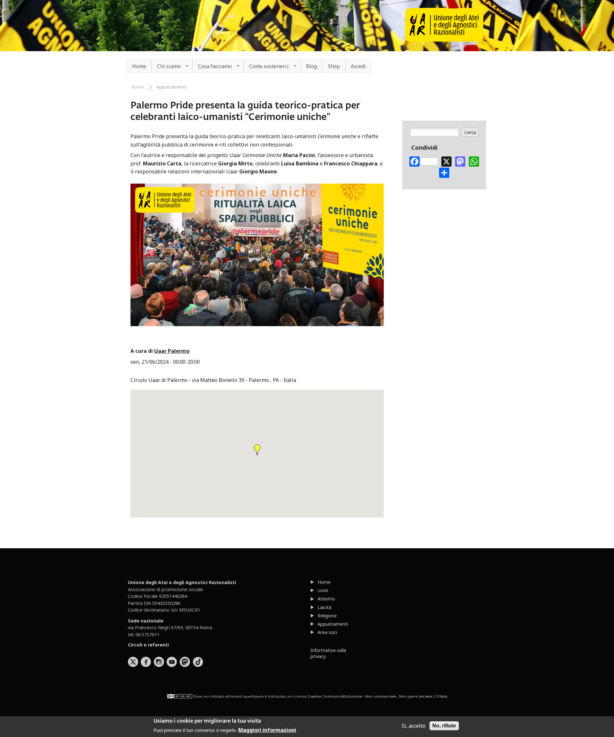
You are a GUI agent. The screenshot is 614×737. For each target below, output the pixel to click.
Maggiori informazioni (267, 729)
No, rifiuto (444, 725)
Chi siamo (166, 66)
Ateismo (326, 599)
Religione (327, 616)
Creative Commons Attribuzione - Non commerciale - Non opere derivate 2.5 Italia (377, 696)
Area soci (327, 632)
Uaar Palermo (172, 350)
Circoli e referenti (148, 645)
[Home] (444, 40)
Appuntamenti (171, 87)
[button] (257, 449)
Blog (311, 66)
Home (139, 66)
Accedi (358, 66)
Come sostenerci (266, 66)
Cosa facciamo (212, 66)
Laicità (324, 607)
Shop (334, 66)
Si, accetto (414, 725)
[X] (446, 160)
